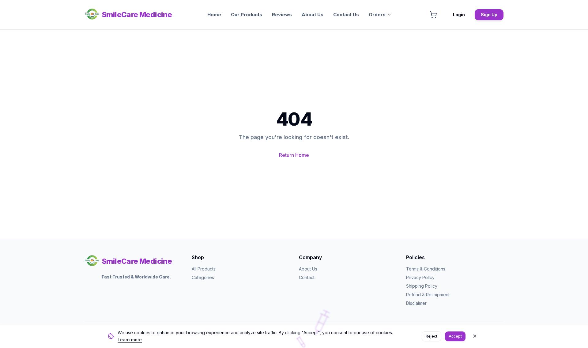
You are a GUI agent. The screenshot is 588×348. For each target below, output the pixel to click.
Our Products (246, 14)
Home (214, 14)
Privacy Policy (420, 277)
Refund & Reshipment (428, 294)
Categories (203, 277)
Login (459, 14)
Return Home (294, 155)
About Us (312, 14)
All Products (204, 268)
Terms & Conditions (425, 268)
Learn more (130, 339)
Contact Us (346, 14)
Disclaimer (416, 303)
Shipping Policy (421, 286)
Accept (455, 336)
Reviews (282, 14)
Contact (307, 277)
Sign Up (489, 14)
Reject (431, 336)
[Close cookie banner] (474, 336)
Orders (377, 14)
